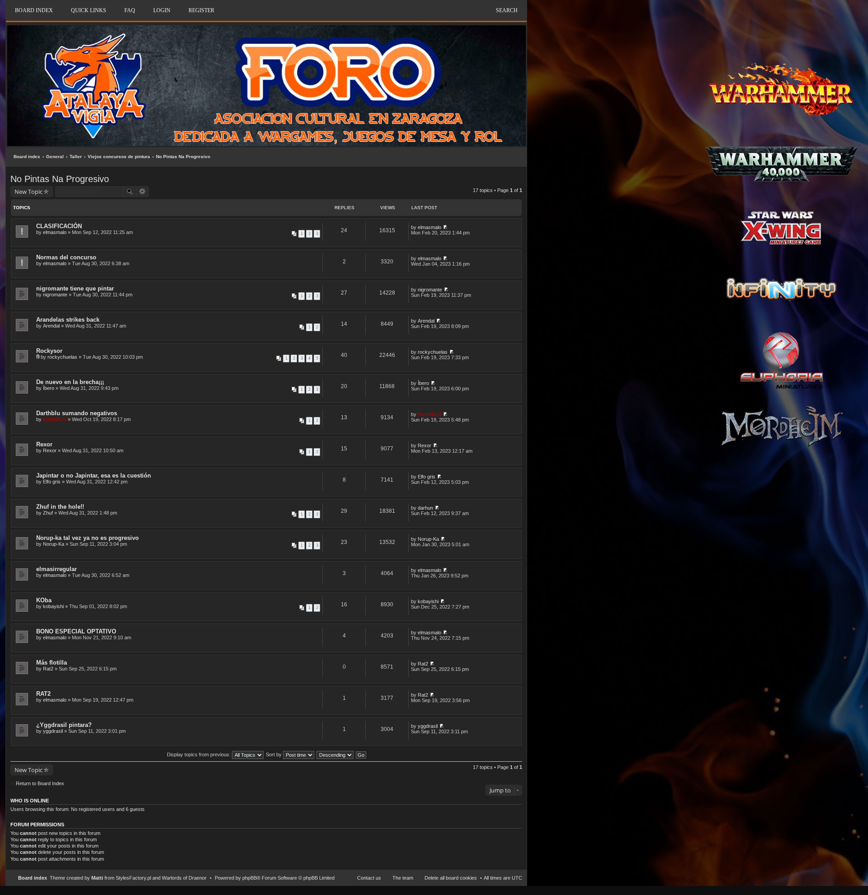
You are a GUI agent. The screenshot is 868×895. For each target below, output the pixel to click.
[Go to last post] (445, 227)
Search (507, 10)
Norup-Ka (53, 544)
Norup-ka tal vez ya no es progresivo (87, 537)
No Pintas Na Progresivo (183, 156)
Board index (27, 156)
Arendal (51, 325)
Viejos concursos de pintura (119, 156)
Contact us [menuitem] (369, 878)
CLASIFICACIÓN (59, 226)
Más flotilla (51, 662)
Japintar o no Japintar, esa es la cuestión (93, 475)
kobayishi (53, 606)
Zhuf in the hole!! (60, 506)
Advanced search (143, 191)
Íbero (48, 388)
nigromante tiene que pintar (75, 288)
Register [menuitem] (201, 10)
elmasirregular (56, 569)
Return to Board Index (40, 783)
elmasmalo (54, 232)
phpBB (249, 878)
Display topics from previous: (199, 754)
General (55, 156)
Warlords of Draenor (184, 878)
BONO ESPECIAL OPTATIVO (76, 631)
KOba (44, 600)
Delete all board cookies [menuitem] (451, 878)
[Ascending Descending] (335, 754)
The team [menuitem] (402, 878)
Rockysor (49, 350)
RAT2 (43, 693)
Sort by (274, 754)
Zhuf (48, 512)
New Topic (28, 191)
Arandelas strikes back (67, 319)
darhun (425, 508)
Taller (76, 156)
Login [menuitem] (161, 10)
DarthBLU (54, 419)
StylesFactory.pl (133, 878)
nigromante (55, 294)
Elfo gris (52, 481)
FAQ (129, 10)
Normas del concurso (66, 257)
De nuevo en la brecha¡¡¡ (70, 382)
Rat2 (48, 668)
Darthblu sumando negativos (76, 413)
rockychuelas (62, 357)
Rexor (44, 444)
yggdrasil (53, 731)
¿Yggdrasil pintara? (64, 725)
